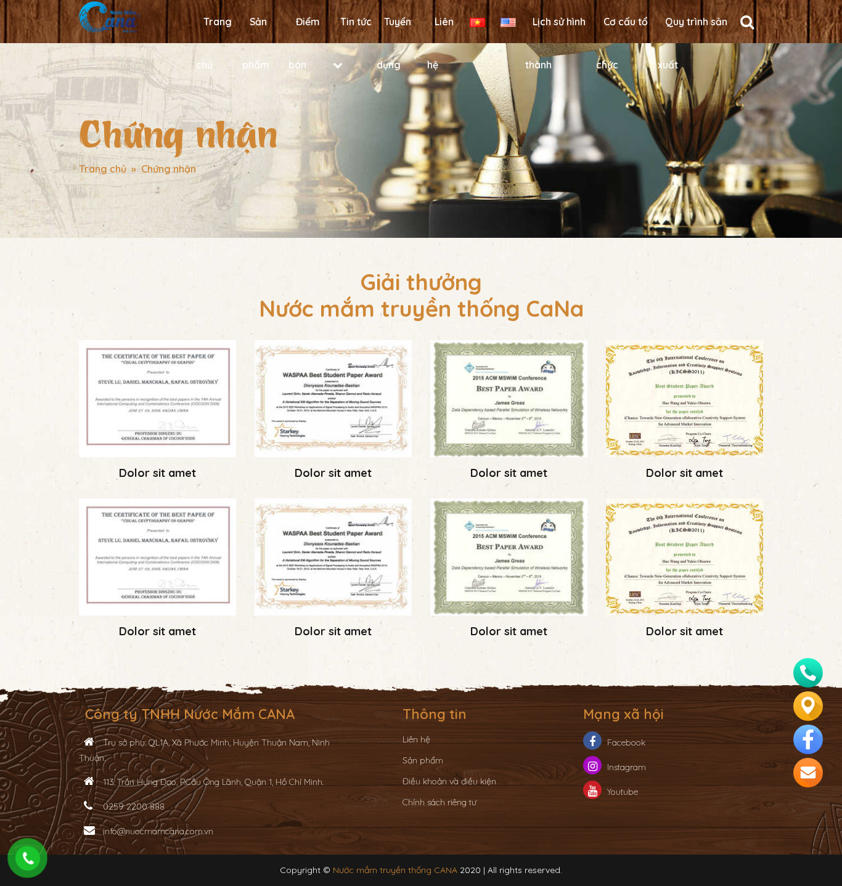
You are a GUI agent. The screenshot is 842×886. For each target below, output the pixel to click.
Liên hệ (416, 739)
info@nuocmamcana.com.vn (156, 831)
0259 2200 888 (132, 806)
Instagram (626, 767)
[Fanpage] (808, 737)
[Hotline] (808, 671)
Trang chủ (102, 169)
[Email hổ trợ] (808, 770)
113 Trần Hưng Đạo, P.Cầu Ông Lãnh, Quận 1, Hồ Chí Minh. (212, 781)
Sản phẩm (423, 760)
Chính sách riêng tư (439, 802)
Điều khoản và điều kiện (449, 781)
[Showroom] (808, 704)
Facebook (626, 742)
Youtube (622, 791)
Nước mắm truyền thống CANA (395, 870)
